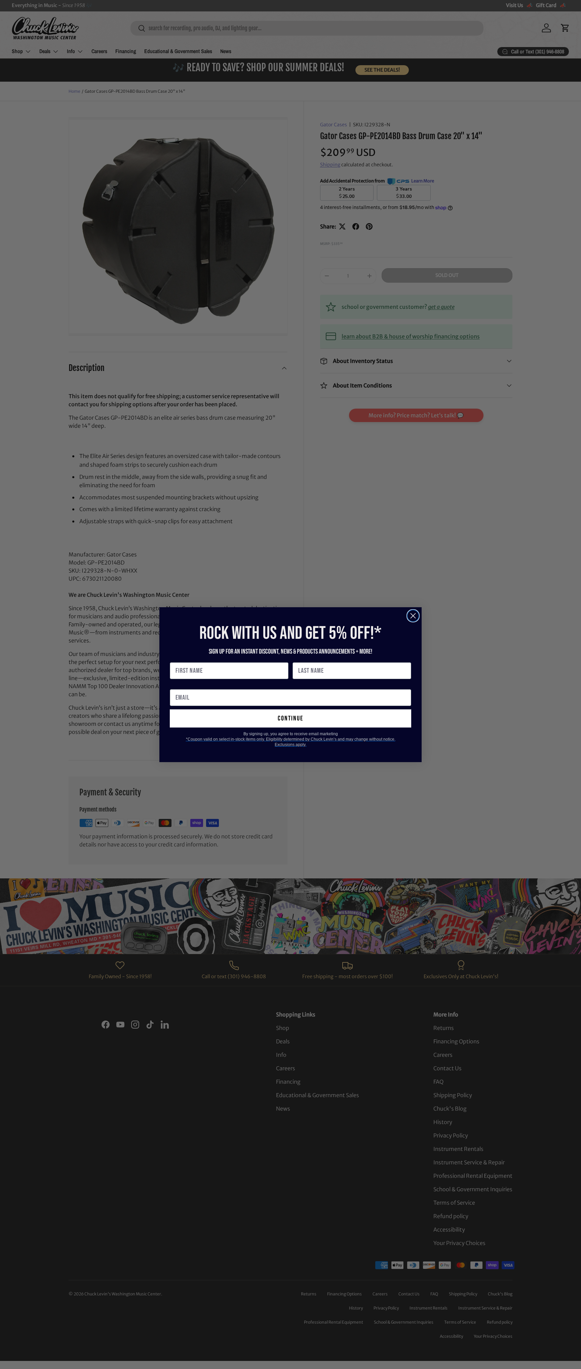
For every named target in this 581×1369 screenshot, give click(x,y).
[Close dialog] (413, 616)
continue (290, 718)
